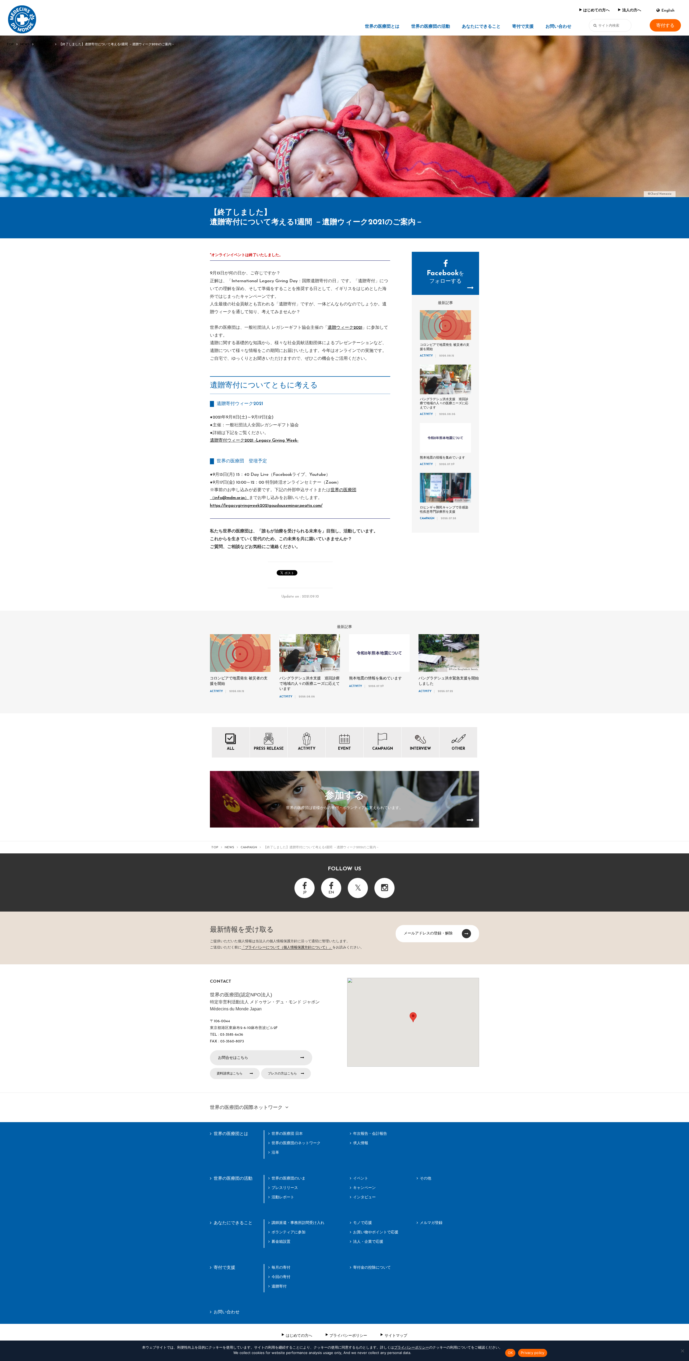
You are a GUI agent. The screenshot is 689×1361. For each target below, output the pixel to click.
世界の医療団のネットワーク (296, 1143)
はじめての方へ (596, 10)
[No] (682, 1350)
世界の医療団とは (382, 27)
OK (510, 1352)
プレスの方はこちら (282, 1073)
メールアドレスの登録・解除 (428, 933)
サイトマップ (396, 1335)
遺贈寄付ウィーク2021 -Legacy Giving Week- (254, 440)
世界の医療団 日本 (287, 1133)
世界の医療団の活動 (430, 27)
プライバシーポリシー (348, 1335)
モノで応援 (362, 1222)
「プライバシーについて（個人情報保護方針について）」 (286, 947)
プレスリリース (285, 1187)
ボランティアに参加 (288, 1232)
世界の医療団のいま (288, 1178)
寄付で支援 (523, 27)
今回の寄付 (281, 1277)
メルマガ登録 (431, 1222)
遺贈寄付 (279, 1286)
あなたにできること (481, 27)
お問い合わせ (558, 27)
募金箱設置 (281, 1241)
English (668, 11)
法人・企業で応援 (368, 1241)
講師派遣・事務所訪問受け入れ (298, 1222)
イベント (360, 1178)
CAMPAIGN (44, 44)
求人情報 (360, 1143)
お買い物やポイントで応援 (375, 1232)
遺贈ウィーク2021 (345, 328)
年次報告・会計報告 (370, 1133)
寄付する (665, 25)
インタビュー (364, 1197)
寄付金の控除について (372, 1267)
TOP (10, 44)
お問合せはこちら (233, 1057)
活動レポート (283, 1197)
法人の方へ (631, 10)
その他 (425, 1178)
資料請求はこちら (229, 1073)
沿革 (275, 1152)
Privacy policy (532, 1352)
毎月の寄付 (281, 1267)
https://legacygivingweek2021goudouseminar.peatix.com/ (266, 506)
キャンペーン (364, 1187)
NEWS (25, 44)
